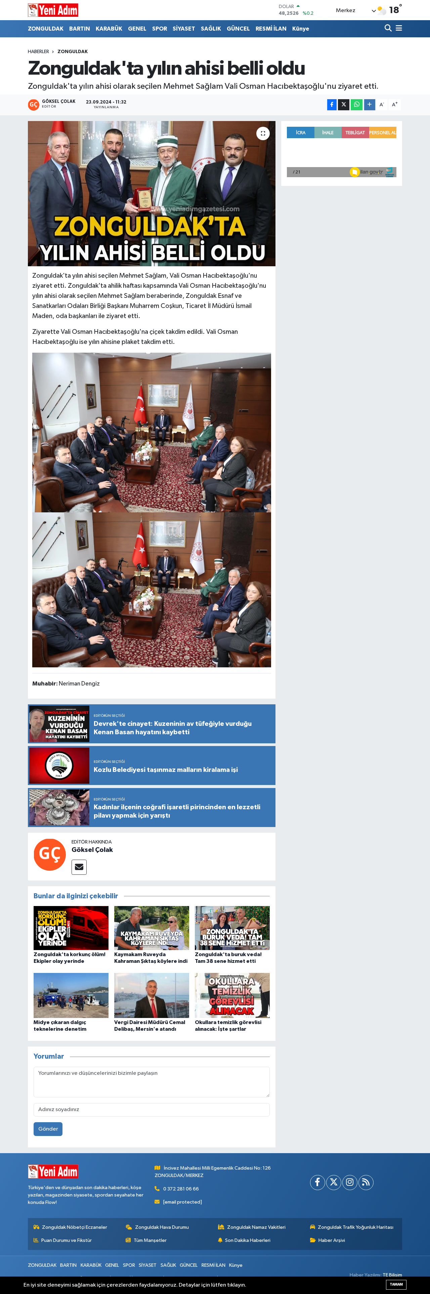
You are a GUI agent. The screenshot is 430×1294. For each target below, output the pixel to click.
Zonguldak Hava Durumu (162, 1227)
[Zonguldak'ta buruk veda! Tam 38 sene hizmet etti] (232, 928)
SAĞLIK (211, 29)
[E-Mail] (79, 867)
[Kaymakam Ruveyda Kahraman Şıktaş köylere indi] (151, 928)
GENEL (137, 29)
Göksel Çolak (92, 850)
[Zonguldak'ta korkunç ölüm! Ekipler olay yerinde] (71, 928)
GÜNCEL (238, 29)
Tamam (396, 1284)
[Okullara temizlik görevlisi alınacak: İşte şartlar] (232, 995)
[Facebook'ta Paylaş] (332, 104)
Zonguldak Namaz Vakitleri (256, 1227)
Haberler (38, 51)
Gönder (48, 1129)
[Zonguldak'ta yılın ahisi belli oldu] (151, 193)
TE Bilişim (392, 1275)
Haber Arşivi (331, 1240)
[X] (333, 1182)
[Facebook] (317, 1182)
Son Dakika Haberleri (247, 1240)
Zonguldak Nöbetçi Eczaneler (74, 1227)
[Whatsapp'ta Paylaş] (356, 104)
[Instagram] (349, 1182)
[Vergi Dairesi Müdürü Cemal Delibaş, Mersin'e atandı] (151, 995)
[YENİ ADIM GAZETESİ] (53, 10)
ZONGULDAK (45, 29)
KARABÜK (109, 29)
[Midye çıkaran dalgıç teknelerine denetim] (71, 995)
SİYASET (184, 29)
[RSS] (366, 1182)
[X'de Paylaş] (343, 104)
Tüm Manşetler (150, 1240)
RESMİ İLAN (271, 29)
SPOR (159, 29)
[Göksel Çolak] (50, 854)
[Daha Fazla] (369, 104)
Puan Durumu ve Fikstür (66, 1240)
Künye (300, 29)
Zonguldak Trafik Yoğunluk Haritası (355, 1227)
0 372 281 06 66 (181, 1188)
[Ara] (389, 29)
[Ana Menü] (397, 29)
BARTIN (79, 29)
